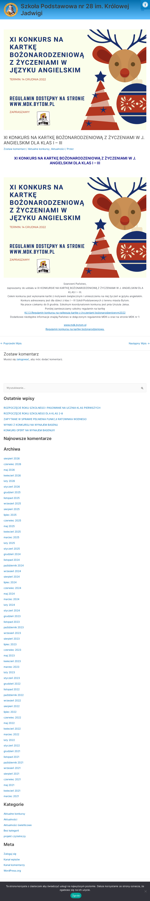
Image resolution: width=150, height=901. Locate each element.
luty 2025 (9, 543)
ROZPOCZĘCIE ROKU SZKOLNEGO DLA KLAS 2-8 (33, 413)
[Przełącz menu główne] (143, 10)
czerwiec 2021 (12, 779)
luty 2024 (9, 604)
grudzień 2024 (12, 554)
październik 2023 (14, 627)
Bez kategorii (11, 830)
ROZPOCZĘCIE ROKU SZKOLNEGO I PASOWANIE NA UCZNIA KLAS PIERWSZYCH (52, 407)
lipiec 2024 (10, 582)
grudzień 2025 (12, 492)
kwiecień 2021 (12, 790)
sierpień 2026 (12, 458)
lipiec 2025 (10, 514)
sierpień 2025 (12, 509)
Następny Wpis (139, 343)
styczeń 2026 (12, 486)
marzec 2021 (11, 796)
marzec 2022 (11, 734)
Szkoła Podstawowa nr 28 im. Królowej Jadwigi (75, 10)
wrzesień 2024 (12, 571)
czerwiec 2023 (12, 649)
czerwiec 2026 (12, 464)
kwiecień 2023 (12, 661)
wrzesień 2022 (12, 700)
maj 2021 (9, 785)
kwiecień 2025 (12, 531)
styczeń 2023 (12, 678)
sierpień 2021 (11, 773)
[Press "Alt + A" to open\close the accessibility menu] (145, 4)
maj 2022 (9, 723)
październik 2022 (14, 695)
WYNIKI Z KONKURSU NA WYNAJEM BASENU (31, 424)
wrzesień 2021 (12, 768)
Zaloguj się (10, 853)
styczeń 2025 (12, 548)
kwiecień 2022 (12, 728)
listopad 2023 (12, 621)
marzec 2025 (11, 537)
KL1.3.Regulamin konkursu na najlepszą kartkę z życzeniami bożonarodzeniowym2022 (75, 312)
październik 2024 (14, 565)
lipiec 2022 (10, 711)
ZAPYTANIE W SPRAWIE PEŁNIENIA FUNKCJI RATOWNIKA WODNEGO (45, 419)
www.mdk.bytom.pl (75, 324)
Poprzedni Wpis (11, 343)
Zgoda (76, 895)
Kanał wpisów (12, 859)
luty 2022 (9, 740)
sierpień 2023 (12, 638)
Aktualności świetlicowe (18, 825)
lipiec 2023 (10, 644)
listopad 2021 (11, 756)
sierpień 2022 (12, 706)
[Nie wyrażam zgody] (145, 891)
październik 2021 (13, 762)
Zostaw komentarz (15, 148)
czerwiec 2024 (12, 588)
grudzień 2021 (12, 751)
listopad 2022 (12, 689)
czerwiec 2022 (12, 717)
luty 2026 (9, 480)
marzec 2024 (11, 599)
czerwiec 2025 (12, 520)
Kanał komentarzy (14, 864)
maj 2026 (9, 469)
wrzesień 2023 (12, 633)
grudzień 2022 (12, 683)
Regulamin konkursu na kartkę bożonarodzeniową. (75, 329)
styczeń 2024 (12, 610)
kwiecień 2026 (12, 475)
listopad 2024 (12, 559)
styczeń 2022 (12, 745)
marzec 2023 (11, 666)
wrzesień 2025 (12, 503)
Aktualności (58, 148)
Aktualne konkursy (39, 148)
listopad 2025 (12, 498)
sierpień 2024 (12, 576)
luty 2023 (9, 672)
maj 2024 (9, 593)
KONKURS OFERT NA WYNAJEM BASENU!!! (29, 430)
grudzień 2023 (12, 616)
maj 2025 (9, 526)
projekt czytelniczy (15, 836)
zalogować (22, 359)
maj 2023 (9, 655)
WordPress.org (12, 870)
